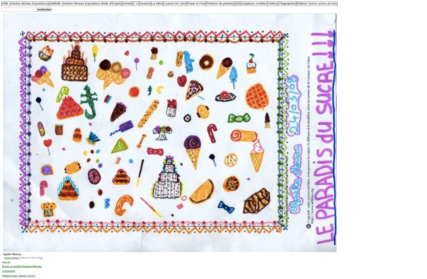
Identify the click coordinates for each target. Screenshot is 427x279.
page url (6, 262)
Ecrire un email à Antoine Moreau (22, 266)
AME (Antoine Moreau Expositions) (25, 3)
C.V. (135, 3)
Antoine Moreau (11, 258)
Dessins (145, 3)
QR (237, 3)
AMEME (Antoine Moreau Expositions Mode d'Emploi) (86, 3)
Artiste (127, 3)
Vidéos (272, 3)
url (41, 258)
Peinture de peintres (220, 3)
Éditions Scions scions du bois (317, 3)
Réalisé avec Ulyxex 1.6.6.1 (18, 275)
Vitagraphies (287, 3)
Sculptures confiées (254, 3)
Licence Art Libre (175, 3)
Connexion (8, 271)
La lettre (157, 3)
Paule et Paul (196, 3)
